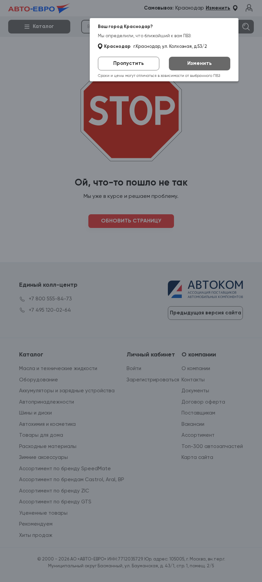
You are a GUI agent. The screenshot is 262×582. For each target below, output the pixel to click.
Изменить (199, 63)
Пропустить (128, 63)
